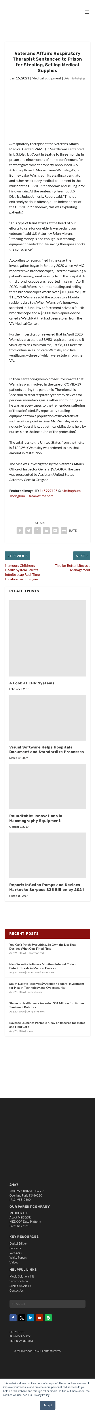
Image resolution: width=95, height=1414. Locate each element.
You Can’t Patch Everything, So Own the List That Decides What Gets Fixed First (42, 946)
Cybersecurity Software (40, 972)
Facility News (34, 992)
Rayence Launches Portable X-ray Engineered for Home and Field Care (47, 1024)
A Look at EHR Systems (32, 683)
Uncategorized (35, 953)
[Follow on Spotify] (48, 1317)
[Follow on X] (21, 1317)
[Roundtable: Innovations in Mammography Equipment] (47, 786)
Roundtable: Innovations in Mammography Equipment (36, 818)
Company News (36, 1011)
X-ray (30, 1031)
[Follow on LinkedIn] (30, 1317)
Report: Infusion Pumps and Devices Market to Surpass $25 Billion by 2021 (46, 887)
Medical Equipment (46, 78)
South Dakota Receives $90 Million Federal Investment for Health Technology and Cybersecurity (46, 985)
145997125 (48, 490)
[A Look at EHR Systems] (47, 638)
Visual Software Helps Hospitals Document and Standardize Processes (46, 749)
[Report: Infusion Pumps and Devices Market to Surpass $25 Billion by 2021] (47, 855)
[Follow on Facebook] (13, 1317)
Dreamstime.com (40, 496)
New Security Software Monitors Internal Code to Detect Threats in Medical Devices (43, 966)
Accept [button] (48, 1405)
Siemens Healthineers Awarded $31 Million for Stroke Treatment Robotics (46, 1005)
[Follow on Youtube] (39, 1317)
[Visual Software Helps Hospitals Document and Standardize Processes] (47, 717)
